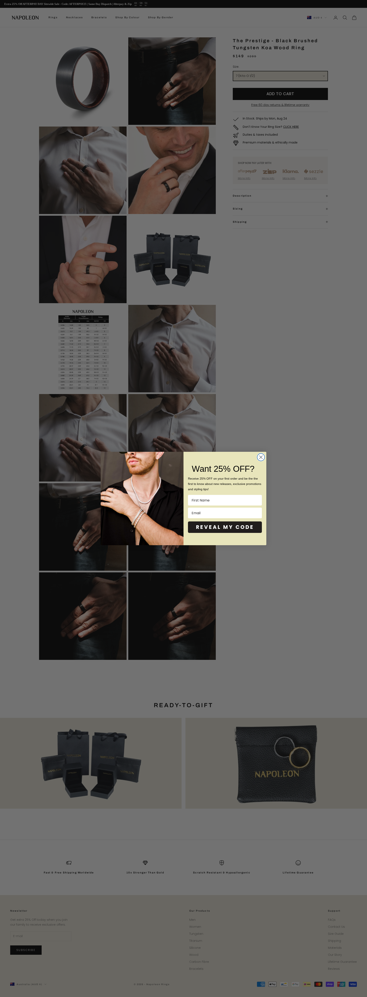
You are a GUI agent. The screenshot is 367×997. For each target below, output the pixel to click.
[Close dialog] (261, 457)
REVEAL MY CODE (225, 527)
